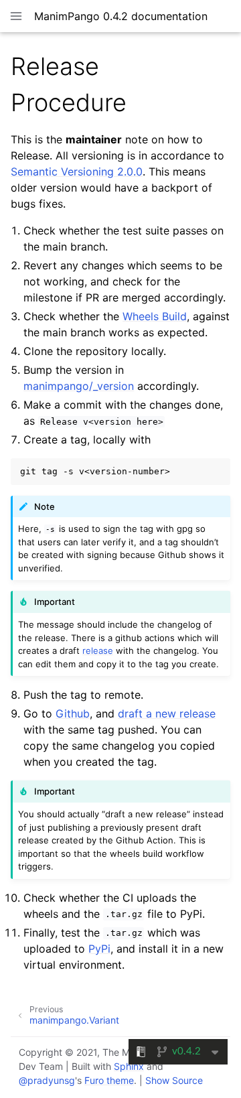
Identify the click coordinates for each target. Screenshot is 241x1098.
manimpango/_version (78, 386)
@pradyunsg (47, 1080)
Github (73, 713)
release (97, 650)
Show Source (174, 1080)
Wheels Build (155, 316)
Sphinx (129, 1066)
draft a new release (167, 713)
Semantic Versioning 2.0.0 (77, 171)
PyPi (99, 948)
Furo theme (109, 1080)
